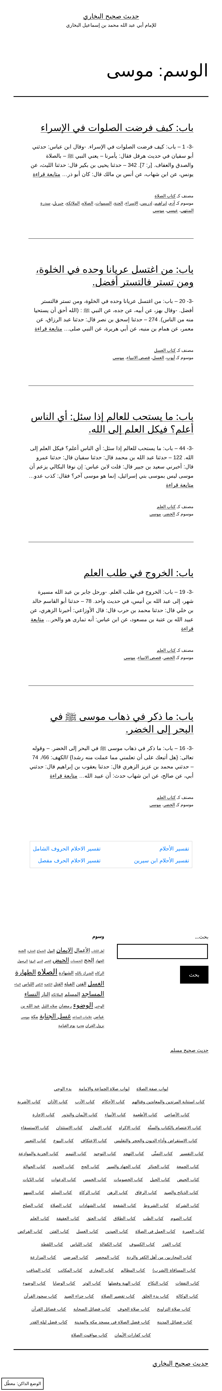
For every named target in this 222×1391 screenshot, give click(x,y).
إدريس (146, 203)
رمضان (65, 1005)
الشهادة (66, 972)
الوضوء (83, 1005)
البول (51, 950)
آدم (172, 203)
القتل (58, 984)
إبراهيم (161, 203)
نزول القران (94, 1025)
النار (45, 994)
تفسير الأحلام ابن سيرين (161, 860)
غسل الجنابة (55, 1015)
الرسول (22, 961)
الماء (17, 984)
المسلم (72, 994)
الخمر (47, 961)
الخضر (169, 514)
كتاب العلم (166, 506)
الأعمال (82, 950)
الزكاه (99, 973)
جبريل (58, 203)
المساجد (92, 994)
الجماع (41, 951)
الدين (40, 961)
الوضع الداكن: (29, 1383)
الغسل (158, 357)
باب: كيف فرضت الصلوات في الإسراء (117, 127)
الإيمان (64, 949)
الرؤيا (32, 961)
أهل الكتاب (97, 951)
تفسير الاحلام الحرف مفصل (69, 860)
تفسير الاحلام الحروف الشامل (67, 849)
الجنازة (31, 951)
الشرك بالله (84, 973)
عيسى (172, 210)
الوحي (99, 1006)
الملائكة (73, 203)
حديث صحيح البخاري (111, 16)
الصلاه (87, 203)
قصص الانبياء (138, 357)
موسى (158, 210)
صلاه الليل (49, 1006)
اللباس (28, 984)
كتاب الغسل (165, 350)
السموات (104, 203)
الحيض (61, 959)
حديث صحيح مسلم (189, 1050)
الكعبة (48, 984)
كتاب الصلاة (165, 196)
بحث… (201, 937)
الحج (89, 960)
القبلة (69, 984)
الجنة (118, 203)
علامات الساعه (82, 1017)
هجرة (80, 1026)
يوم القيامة (66, 1025)
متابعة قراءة (46, 174)
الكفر (39, 984)
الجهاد (100, 961)
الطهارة (25, 972)
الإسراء (131, 203)
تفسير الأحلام (174, 849)
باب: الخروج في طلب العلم (139, 573)
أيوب (170, 357)
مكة (34, 1016)
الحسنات (76, 961)
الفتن (81, 984)
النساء (32, 993)
